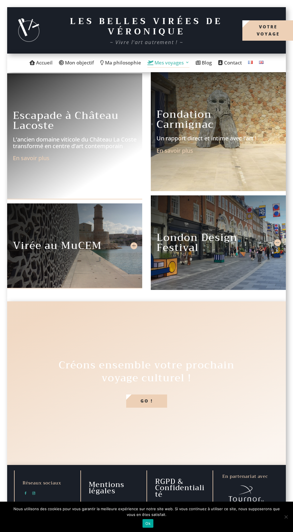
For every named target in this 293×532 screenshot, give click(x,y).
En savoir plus (31, 158)
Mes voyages (168, 63)
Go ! (146, 401)
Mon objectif (79, 63)
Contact (232, 63)
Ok (148, 523)
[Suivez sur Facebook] (25, 493)
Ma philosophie (122, 63)
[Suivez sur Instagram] (34, 493)
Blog (206, 63)
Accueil (44, 63)
